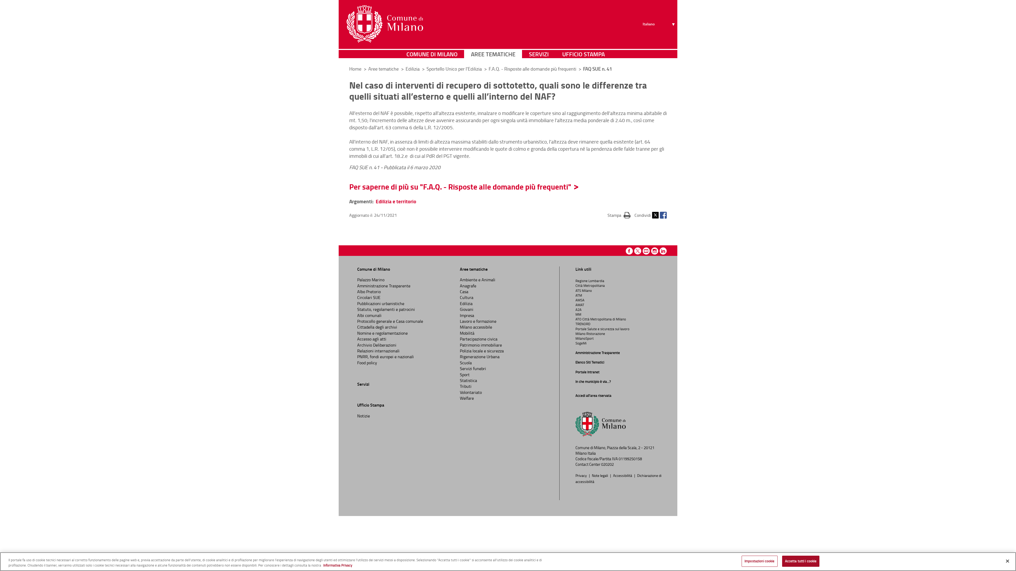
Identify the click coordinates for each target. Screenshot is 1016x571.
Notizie (363, 416)
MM (578, 314)
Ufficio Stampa (583, 54)
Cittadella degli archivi (377, 327)
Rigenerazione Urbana (480, 357)
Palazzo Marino (370, 280)
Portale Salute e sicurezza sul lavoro (602, 328)
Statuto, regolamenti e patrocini (386, 309)
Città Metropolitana (590, 285)
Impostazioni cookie (759, 561)
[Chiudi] (1007, 561)
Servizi (539, 54)
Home (355, 69)
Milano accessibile (476, 327)
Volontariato (471, 392)
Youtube (646, 251)
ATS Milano (583, 290)
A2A (578, 309)
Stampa (619, 215)
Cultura (466, 297)
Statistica (468, 380)
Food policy (367, 363)
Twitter (655, 215)
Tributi (465, 386)
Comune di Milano (431, 54)
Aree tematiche (493, 54)
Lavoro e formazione (478, 321)
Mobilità (467, 333)
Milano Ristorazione (590, 333)
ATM (578, 295)
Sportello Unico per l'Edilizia (455, 69)
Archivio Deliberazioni (376, 345)
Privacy (581, 475)
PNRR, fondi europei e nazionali (385, 357)
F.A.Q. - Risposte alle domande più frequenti (533, 69)
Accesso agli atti (371, 339)
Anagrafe (468, 286)
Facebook (663, 215)
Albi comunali (369, 315)
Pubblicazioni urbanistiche (380, 303)
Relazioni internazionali (378, 351)
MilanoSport (584, 338)
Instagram (654, 251)
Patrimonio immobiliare (481, 345)
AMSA (579, 300)
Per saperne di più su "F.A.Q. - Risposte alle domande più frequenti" (460, 186)
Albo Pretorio (369, 291)
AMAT (579, 304)
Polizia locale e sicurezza (482, 351)
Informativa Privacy (337, 565)
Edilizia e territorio (396, 201)
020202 (607, 464)
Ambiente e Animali (477, 280)
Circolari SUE (368, 297)
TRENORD (582, 323)
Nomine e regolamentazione (382, 333)
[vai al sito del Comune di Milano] (385, 24)
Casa (464, 291)
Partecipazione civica (478, 339)
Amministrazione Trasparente (383, 286)
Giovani (466, 309)
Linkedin (663, 251)
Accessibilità (623, 475)
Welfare (467, 398)
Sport (465, 374)
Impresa (467, 315)
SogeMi (581, 343)
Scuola (466, 363)
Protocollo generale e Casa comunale (390, 321)
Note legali (600, 475)
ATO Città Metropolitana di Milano (600, 319)
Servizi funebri (473, 368)
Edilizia (413, 69)
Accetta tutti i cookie (801, 561)
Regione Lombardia (589, 280)
